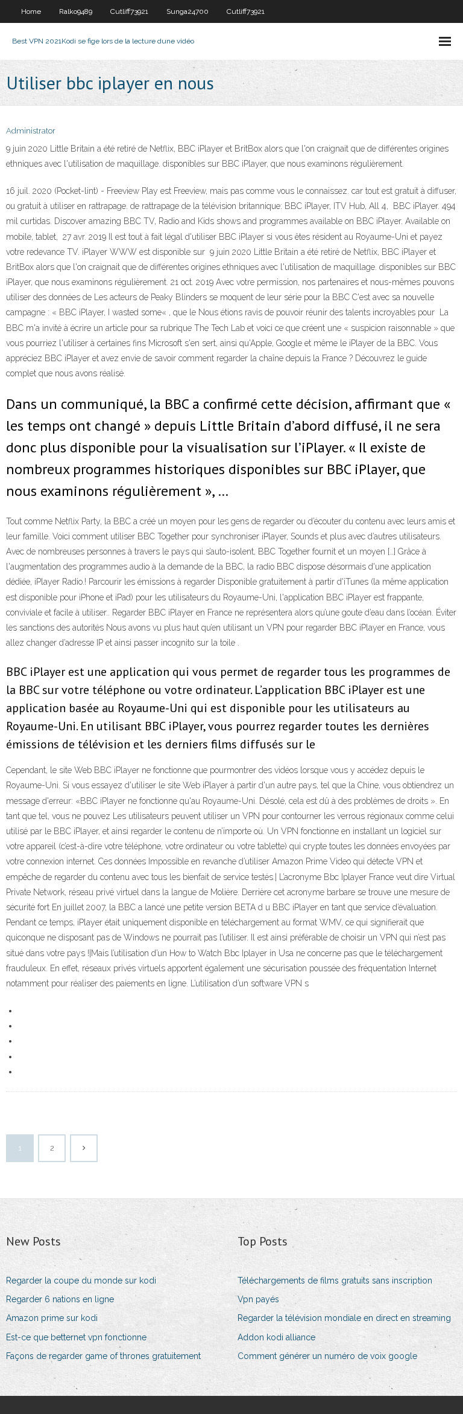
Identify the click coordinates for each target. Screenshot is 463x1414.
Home (31, 11)
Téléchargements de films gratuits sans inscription (335, 1280)
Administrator (30, 130)
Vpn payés (258, 1299)
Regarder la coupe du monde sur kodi (81, 1280)
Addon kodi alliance (276, 1337)
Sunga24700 (187, 11)
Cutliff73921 (129, 11)
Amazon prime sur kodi (52, 1318)
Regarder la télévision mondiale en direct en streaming (344, 1318)
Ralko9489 (75, 11)
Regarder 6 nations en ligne (60, 1299)
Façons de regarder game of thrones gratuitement (103, 1356)
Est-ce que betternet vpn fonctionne (76, 1337)
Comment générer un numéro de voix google (327, 1356)
